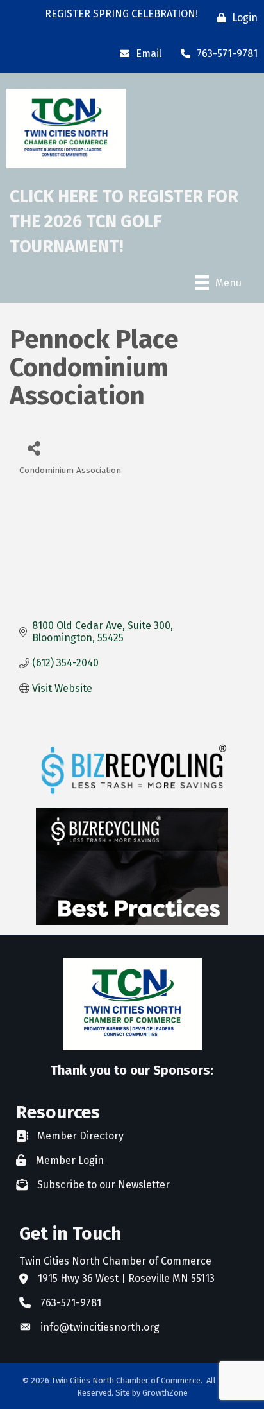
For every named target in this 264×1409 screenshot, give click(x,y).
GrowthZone (165, 1392)
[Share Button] (33, 447)
